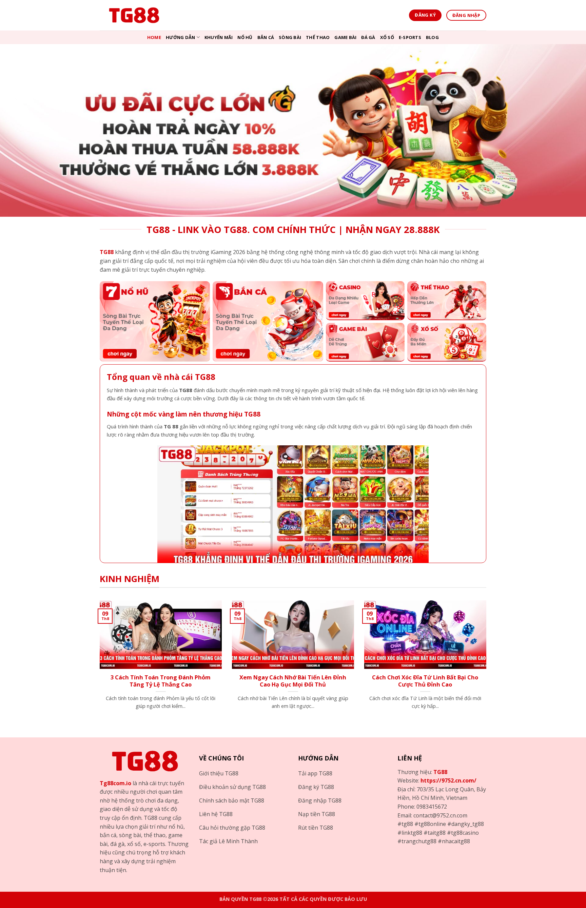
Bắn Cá (265, 37)
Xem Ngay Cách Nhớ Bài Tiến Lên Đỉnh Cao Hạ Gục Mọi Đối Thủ (292, 681)
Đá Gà (368, 37)
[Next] (488, 663)
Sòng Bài (290, 37)
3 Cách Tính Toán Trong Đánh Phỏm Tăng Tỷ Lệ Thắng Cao (161, 681)
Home (154, 37)
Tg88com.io (115, 783)
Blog (432, 37)
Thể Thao (318, 37)
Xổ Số (387, 37)
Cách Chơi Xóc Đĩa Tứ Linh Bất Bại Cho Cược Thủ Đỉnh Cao (425, 681)
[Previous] (98, 663)
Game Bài (345, 37)
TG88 (440, 772)
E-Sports (410, 37)
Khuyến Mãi (218, 37)
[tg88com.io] (134, 15)
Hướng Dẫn (180, 37)
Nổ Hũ (244, 37)
